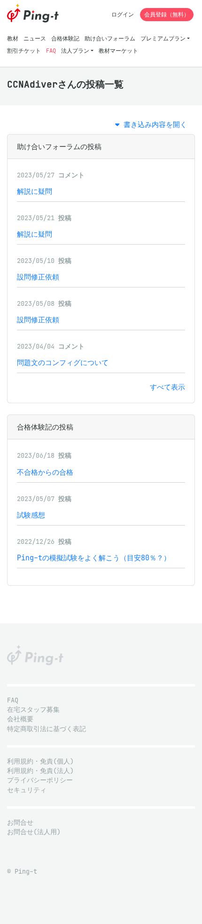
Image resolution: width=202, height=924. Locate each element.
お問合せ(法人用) (34, 832)
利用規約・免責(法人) (40, 771)
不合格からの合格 (45, 472)
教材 (12, 38)
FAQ (51, 50)
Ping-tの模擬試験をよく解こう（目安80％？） (94, 557)
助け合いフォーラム (110, 38)
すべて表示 (167, 386)
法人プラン (75, 50)
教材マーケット (118, 50)
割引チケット (24, 50)
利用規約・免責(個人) (40, 761)
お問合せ (20, 823)
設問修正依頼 (38, 276)
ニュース (34, 38)
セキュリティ (27, 790)
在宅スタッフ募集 (33, 710)
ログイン (122, 14)
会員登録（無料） (166, 14)
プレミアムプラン (163, 38)
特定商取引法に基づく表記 (46, 729)
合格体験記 (65, 38)
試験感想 (31, 514)
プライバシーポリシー (40, 780)
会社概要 (20, 719)
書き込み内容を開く (153, 124)
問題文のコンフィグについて (63, 362)
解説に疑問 (34, 191)
